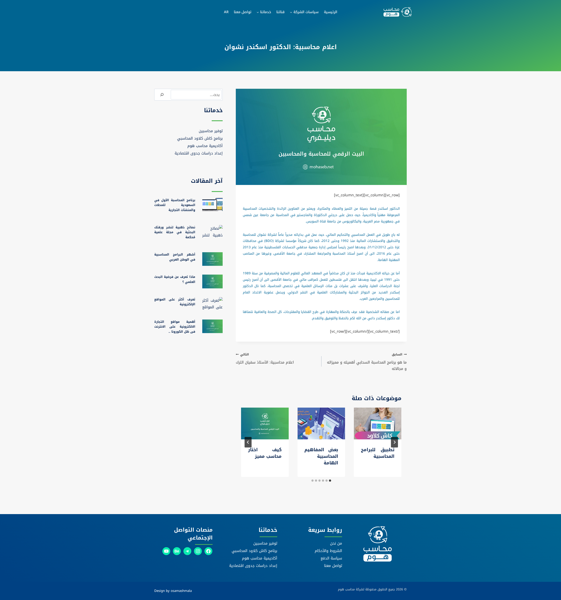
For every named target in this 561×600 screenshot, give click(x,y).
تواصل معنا (242, 12)
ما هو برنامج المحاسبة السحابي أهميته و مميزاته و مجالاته (367, 362)
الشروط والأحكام (328, 550)
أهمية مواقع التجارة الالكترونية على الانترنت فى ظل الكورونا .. (174, 327)
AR (226, 12)
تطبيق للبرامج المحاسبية (377, 453)
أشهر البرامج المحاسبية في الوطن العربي (174, 257)
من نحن (336, 543)
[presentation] (377, 423)
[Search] (162, 94)
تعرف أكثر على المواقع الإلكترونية (174, 301)
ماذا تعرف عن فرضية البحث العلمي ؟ (174, 279)
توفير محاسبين (211, 130)
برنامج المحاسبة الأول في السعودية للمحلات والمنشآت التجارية (174, 205)
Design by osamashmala (173, 591)
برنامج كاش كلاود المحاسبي (200, 138)
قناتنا (280, 12)
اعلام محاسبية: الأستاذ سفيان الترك (265, 359)
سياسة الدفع (331, 558)
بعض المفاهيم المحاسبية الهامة (321, 456)
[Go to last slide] (394, 442)
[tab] (330, 480)
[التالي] (248, 442)
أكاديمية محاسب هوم (205, 145)
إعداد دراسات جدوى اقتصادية (199, 153)
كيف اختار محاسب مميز (265, 453)
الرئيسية (330, 12)
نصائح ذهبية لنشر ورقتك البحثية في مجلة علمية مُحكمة (174, 232)
